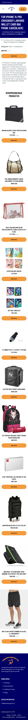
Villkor (19, 715)
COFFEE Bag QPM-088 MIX (14, 271)
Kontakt (14, 715)
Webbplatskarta (21, 717)
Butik (23, 9)
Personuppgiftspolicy (8, 717)
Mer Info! (14, 56)
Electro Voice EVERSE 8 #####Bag (14, 389)
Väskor (11, 46)
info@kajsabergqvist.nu (7, 2)
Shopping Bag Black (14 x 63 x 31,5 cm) (14, 525)
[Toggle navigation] (3, 8)
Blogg (6, 692)
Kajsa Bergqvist (8, 686)
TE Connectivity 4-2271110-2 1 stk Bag (14, 350)
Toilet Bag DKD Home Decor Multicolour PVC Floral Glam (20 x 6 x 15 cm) (14, 230)
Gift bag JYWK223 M (14, 310)
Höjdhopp (7, 683)
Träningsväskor (18, 46)
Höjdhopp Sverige (9, 689)
